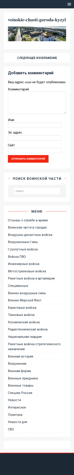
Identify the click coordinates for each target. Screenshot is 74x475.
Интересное (17, 407)
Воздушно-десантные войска (30, 235)
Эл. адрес (15, 132)
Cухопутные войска (23, 249)
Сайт (11, 145)
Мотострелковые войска (27, 271)
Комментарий (18, 89)
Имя (11, 120)
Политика (15, 414)
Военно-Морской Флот (25, 300)
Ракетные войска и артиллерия (31, 278)
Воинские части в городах (27, 227)
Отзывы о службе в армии (28, 220)
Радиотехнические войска (28, 329)
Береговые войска (22, 307)
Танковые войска (21, 315)
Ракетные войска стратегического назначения (34, 346)
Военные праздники (23, 378)
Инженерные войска (23, 264)
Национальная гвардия (25, 336)
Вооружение (17, 363)
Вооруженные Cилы (23, 242)
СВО (11, 429)
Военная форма (19, 371)
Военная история (20, 356)
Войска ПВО (17, 256)
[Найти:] (37, 191)
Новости (14, 400)
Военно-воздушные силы (27, 293)
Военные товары (21, 385)
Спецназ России (20, 393)
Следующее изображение (37, 58)
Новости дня (17, 422)
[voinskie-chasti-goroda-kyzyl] (37, 39)
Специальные (18, 285)
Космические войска (24, 322)
